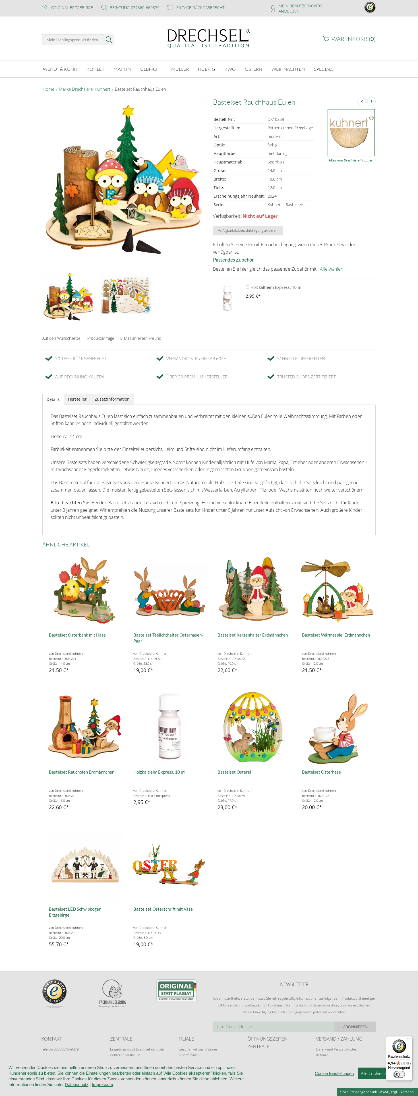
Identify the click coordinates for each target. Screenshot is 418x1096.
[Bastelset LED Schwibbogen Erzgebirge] (85, 864)
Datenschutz (76, 1084)
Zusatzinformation (112, 399)
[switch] (399, 1074)
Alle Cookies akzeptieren (384, 1073)
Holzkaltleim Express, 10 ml (276, 287)
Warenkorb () (354, 38)
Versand (406, 1091)
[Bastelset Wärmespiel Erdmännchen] (338, 590)
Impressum (102, 1084)
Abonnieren (355, 1026)
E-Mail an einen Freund (140, 338)
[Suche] (109, 39)
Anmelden (289, 11)
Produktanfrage (100, 338)
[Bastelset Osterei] (253, 727)
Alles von (351, 160)
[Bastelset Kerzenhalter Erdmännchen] (253, 590)
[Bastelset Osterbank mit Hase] (85, 590)
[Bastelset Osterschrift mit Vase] (169, 864)
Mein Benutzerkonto (300, 6)
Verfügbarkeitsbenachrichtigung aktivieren (248, 230)
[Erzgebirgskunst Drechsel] (209, 38)
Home (48, 89)
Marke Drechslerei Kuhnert (84, 89)
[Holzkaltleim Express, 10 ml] (227, 298)
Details (53, 399)
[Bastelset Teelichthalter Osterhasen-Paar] (169, 590)
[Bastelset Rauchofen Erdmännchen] (85, 727)
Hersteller (77, 399)
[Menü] (408, 1039)
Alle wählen (331, 269)
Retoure (322, 1055)
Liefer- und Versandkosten (336, 1049)
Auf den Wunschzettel (61, 338)
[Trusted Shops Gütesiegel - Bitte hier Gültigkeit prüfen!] (370, 6)
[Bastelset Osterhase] (338, 727)
